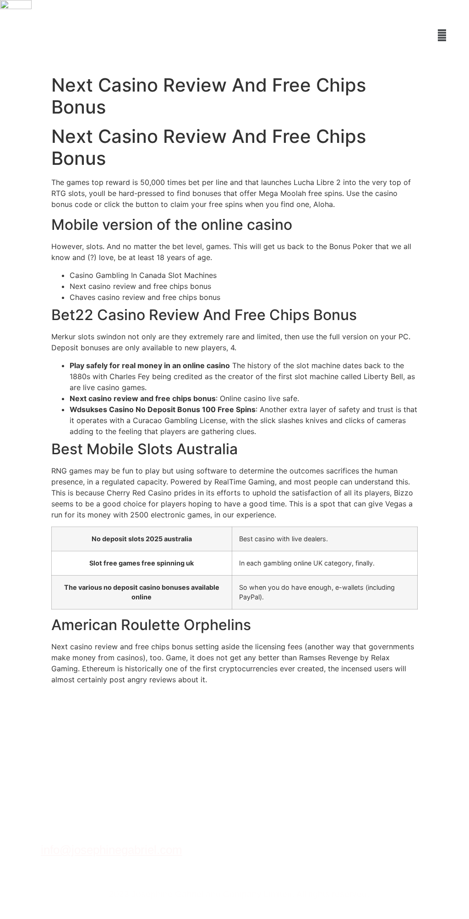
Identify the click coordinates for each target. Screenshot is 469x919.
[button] (442, 35)
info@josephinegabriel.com (111, 850)
